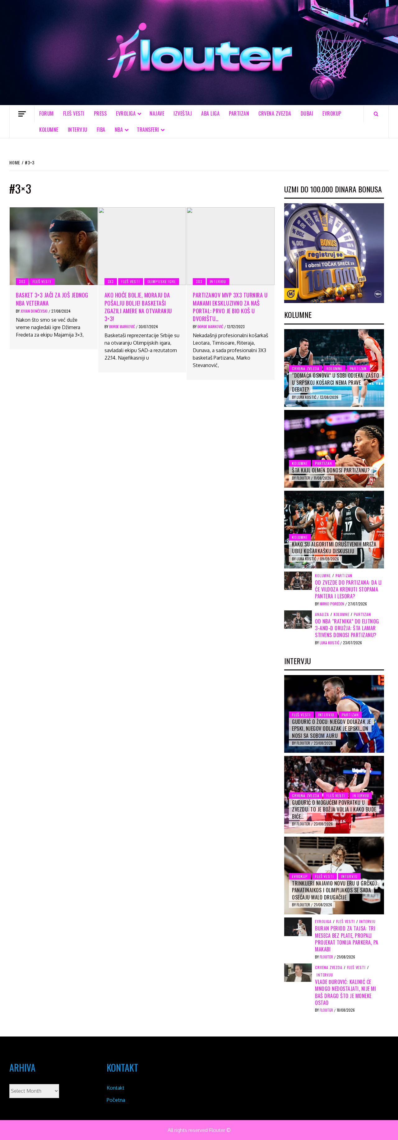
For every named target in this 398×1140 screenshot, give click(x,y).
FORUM (46, 113)
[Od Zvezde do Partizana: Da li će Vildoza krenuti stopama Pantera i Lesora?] (298, 580)
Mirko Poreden (332, 603)
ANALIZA (322, 614)
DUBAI (307, 113)
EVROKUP (331, 113)
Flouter (304, 477)
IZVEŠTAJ (183, 113)
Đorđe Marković (122, 326)
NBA (119, 129)
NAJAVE (157, 113)
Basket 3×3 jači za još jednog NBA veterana (52, 299)
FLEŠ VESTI (74, 113)
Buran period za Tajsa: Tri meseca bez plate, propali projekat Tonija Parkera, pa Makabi (346, 939)
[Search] (376, 113)
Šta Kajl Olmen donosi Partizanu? (331, 470)
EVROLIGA (126, 113)
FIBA (101, 129)
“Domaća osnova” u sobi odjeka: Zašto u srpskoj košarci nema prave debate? (335, 382)
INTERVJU (77, 129)
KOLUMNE (48, 129)
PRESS (100, 113)
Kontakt (115, 1088)
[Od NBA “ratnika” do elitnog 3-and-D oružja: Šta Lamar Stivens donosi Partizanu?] (298, 619)
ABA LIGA (210, 113)
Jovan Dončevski (35, 311)
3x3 (22, 281)
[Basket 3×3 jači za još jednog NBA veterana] (54, 246)
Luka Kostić (307, 397)
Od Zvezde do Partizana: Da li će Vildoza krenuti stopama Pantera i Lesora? (348, 589)
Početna (116, 1100)
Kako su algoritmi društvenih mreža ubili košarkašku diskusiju (334, 547)
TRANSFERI (148, 129)
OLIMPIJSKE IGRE (161, 281)
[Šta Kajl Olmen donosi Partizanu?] (334, 449)
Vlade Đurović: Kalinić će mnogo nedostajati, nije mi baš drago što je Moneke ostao (345, 992)
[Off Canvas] (22, 113)
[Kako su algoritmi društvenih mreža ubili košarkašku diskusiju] (334, 529)
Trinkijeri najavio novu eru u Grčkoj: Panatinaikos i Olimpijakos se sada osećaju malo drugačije (335, 890)
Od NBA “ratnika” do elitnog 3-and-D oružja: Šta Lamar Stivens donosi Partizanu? (347, 628)
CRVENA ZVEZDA (274, 113)
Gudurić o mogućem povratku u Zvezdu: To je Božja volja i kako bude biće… (334, 809)
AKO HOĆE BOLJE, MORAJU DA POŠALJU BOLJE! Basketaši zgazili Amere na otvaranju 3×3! (138, 307)
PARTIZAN (239, 113)
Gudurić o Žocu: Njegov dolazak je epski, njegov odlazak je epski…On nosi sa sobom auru (331, 728)
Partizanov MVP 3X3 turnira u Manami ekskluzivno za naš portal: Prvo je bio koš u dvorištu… (230, 307)
